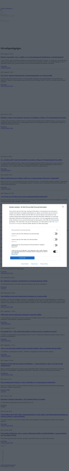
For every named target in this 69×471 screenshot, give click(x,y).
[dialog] (34, 235)
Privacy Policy (44, 264)
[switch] (55, 234)
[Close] (63, 207)
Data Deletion (25, 264)
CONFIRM (22, 258)
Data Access (34, 264)
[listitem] (34, 230)
